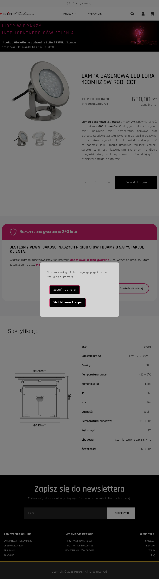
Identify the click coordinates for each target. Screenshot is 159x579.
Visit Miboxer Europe (68, 302)
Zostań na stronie (65, 290)
